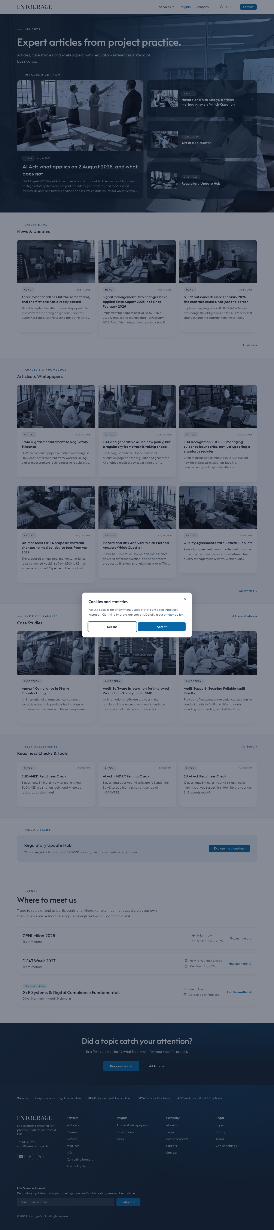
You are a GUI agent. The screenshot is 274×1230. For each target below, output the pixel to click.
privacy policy (173, 614)
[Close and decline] (185, 599)
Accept (162, 627)
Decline (112, 627)
